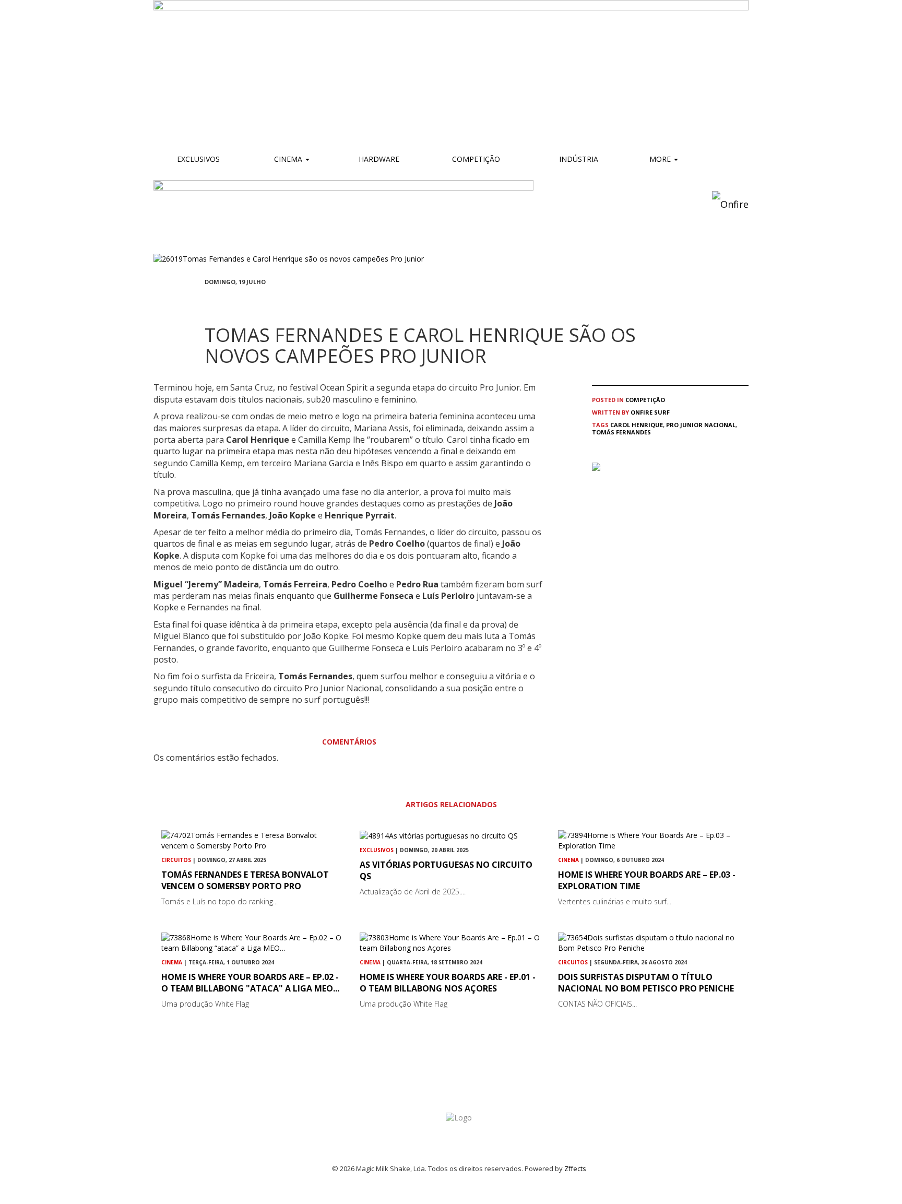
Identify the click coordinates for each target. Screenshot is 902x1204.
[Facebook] (207, 301)
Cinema (288, 159)
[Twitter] (232, 301)
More (661, 159)
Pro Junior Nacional (700, 425)
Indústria (577, 159)
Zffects (575, 1168)
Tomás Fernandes (621, 432)
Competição (475, 159)
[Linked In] (258, 301)
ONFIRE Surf (650, 412)
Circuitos (176, 860)
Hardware (379, 159)
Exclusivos (198, 159)
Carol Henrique (636, 425)
